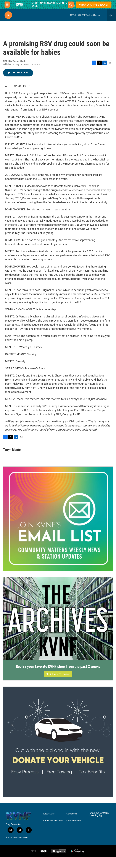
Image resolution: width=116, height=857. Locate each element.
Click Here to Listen (58, 674)
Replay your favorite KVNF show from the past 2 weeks (58, 666)
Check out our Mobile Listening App (100, 814)
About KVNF (49, 814)
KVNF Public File (73, 820)
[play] (8, 15)
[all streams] (111, 15)
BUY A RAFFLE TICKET (94, 4)
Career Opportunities (53, 820)
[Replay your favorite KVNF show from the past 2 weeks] (58, 618)
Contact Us (71, 814)
